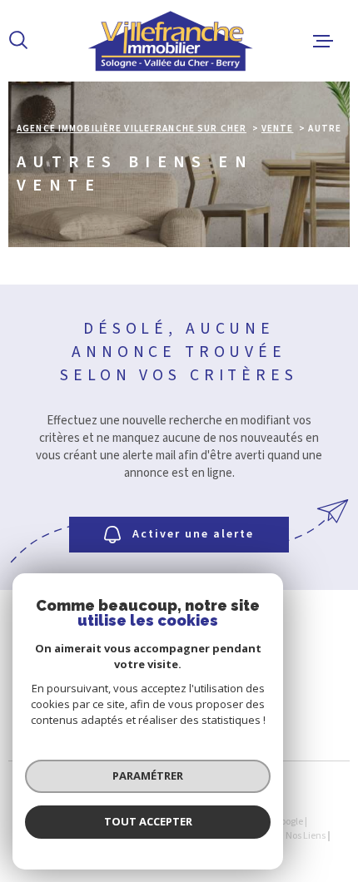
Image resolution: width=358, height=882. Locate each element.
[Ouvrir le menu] (323, 41)
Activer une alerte (193, 534)
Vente (277, 128)
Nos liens (306, 836)
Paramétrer (147, 775)
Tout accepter (148, 821)
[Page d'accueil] (171, 40)
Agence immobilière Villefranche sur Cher (131, 128)
